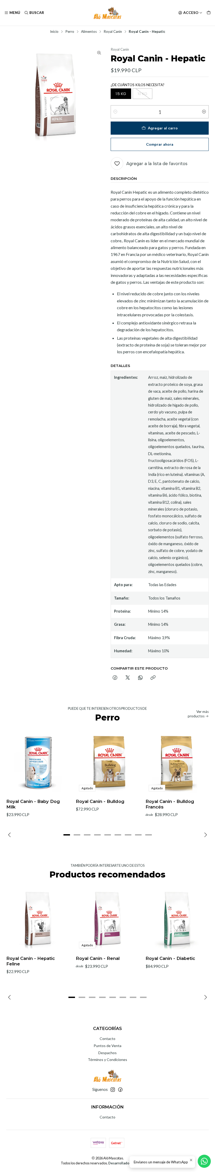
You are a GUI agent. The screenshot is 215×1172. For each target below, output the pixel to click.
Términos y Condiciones (107, 1059)
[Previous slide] (10, 835)
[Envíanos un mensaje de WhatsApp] (204, 1161)
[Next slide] (205, 835)
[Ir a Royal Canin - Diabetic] (177, 920)
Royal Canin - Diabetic (170, 958)
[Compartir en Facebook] (115, 678)
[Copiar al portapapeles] (153, 678)
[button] (66, 835)
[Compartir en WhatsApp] (140, 678)
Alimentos (89, 32)
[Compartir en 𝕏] (127, 678)
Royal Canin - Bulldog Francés (170, 804)
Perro (69, 32)
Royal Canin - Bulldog (100, 801)
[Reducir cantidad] (115, 112)
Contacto (107, 1038)
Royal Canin (113, 32)
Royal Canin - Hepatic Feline (30, 961)
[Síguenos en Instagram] (112, 1089)
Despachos (107, 1052)
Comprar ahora (159, 144)
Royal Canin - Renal (98, 958)
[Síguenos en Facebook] (120, 1089)
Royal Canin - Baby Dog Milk (33, 804)
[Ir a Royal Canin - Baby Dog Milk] (37, 763)
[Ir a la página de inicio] (107, 12)
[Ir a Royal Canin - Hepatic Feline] (37, 920)
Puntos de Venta (107, 1045)
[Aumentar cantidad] (204, 112)
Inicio (54, 32)
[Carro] (209, 13)
